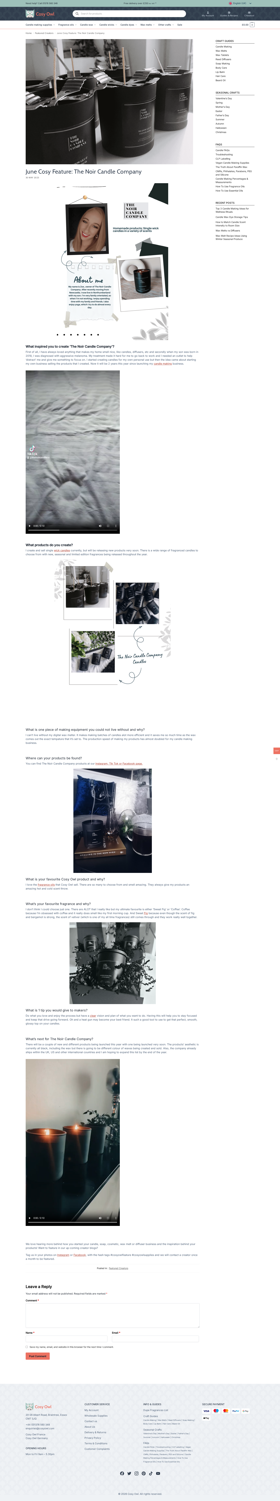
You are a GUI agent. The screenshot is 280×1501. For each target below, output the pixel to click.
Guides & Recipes (229, 15)
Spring (219, 102)
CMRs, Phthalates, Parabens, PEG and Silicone (163, 1454)
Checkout (249, 15)
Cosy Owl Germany (37, 1438)
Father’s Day (222, 115)
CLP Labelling (223, 158)
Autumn (220, 123)
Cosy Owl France (35, 1434)
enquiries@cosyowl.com (40, 1428)
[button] (247, 25)
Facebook (80, 1255)
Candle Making (224, 46)
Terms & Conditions (96, 1443)
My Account (208, 15)
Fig (146, 913)
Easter (219, 111)
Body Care (221, 67)
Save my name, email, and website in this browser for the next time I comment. (72, 1347)
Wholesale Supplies (96, 1415)
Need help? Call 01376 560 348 (42, 3)
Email (116, 1332)
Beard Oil (220, 80)
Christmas (221, 132)
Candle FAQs (222, 150)
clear (93, 1015)
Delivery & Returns (95, 1432)
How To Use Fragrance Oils (230, 186)
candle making (163, 363)
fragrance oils (46, 884)
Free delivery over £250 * (140, 3)
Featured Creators (44, 33)
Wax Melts (221, 50)
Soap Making (223, 63)
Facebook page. (133, 763)
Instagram (63, 1255)
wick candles (62, 550)
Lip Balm (220, 72)
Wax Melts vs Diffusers (228, 230)
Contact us (91, 1421)
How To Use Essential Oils (229, 190)
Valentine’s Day (224, 98)
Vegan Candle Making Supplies (232, 162)
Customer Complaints (97, 1448)
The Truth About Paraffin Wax (231, 167)
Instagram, (102, 763)
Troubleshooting (224, 154)
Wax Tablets (222, 55)
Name (30, 1332)
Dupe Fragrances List (155, 1410)
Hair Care (221, 76)
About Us (90, 1426)
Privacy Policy (93, 1437)
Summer (220, 119)
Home (29, 33)
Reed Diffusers (223, 59)
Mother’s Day (223, 106)
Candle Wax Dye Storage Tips (232, 217)
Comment (32, 1300)
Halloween (221, 127)
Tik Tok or (116, 763)
